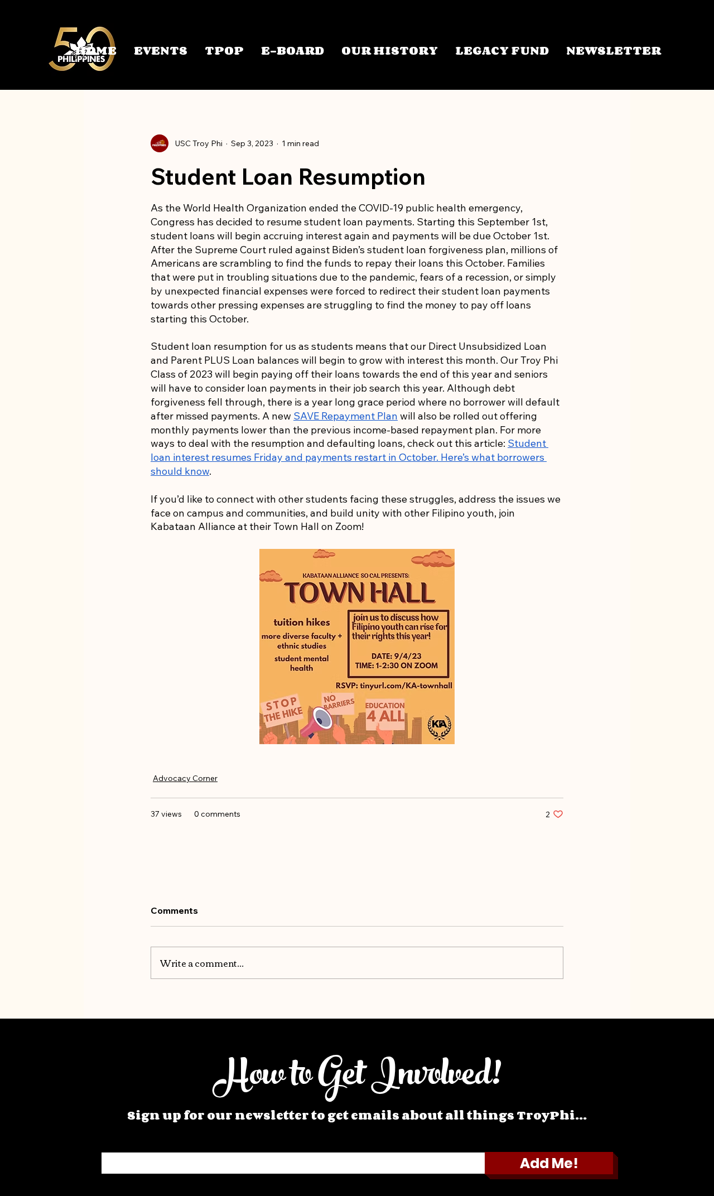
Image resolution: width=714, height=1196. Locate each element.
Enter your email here (138, 1145)
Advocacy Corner (185, 778)
